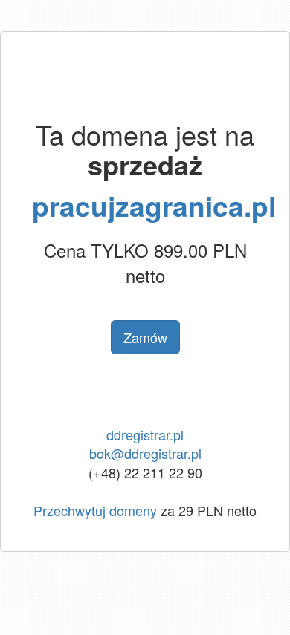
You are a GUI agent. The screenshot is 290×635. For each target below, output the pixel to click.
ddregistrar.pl (145, 434)
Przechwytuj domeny (95, 510)
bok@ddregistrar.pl (145, 453)
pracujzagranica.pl (154, 205)
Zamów (145, 337)
